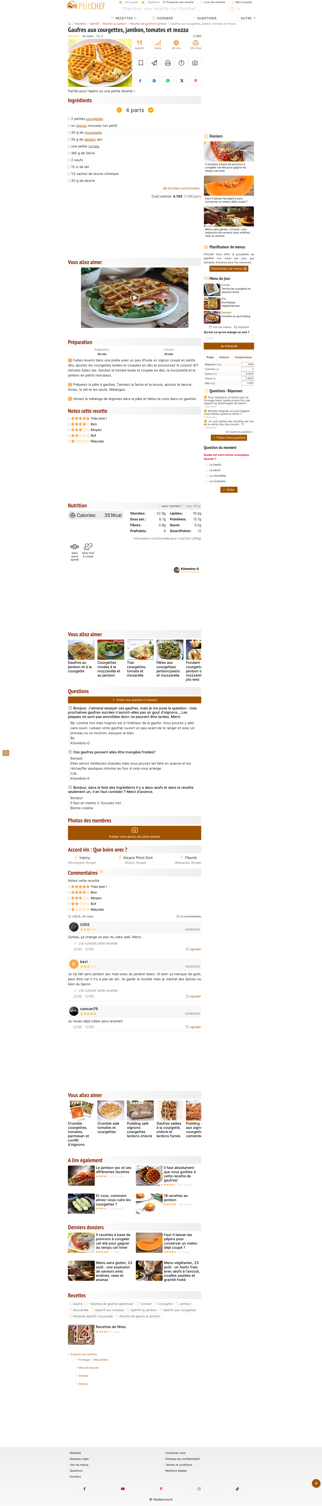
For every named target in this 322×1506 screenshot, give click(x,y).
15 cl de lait (80, 167)
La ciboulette (217, 475)
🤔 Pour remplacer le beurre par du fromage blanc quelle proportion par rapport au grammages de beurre (227, 400)
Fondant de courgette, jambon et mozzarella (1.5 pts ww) (198, 671)
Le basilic (215, 464)
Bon (93, 424)
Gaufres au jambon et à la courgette (80, 666)
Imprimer (243, 327)
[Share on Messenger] (154, 81)
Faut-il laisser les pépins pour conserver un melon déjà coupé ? (180, 1241)
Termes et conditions (179, 1464)
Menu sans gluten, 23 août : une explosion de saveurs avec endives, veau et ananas (114, 1271)
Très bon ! (98, 418)
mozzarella (93, 132)
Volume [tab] (224, 357)
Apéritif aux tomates (109, 1310)
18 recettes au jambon (176, 1198)
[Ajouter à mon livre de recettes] (141, 63)
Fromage (84, 1359)
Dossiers (164, 18)
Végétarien (153, 2)
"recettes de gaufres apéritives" (111, 1304)
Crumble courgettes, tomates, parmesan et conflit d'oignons (78, 1134)
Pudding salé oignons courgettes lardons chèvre (139, 1129)
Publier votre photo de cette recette (134, 836)
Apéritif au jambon (144, 1310)
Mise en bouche (89, 1367)
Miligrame (213, 364)
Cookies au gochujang (235, 316)
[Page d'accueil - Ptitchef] (69, 23)
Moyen (96, 430)
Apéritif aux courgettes (179, 1310)
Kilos (210, 383)
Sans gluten (131, 2)
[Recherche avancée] (238, 9)
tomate (93, 146)
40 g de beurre (83, 181)
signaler (195, 949)
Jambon (185, 1304)
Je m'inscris (228, 346)
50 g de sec (86, 139)
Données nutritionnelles (183, 188)
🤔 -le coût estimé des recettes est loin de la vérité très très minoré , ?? (229, 423)
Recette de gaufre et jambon (139, 1316)
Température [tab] (243, 357)
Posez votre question (231, 437)
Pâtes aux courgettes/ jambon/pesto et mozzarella (168, 668)
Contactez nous (176, 1453)
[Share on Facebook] (140, 81)
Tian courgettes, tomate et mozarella (136, 668)
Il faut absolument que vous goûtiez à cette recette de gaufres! (180, 1174)
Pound (210, 378)
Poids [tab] (210, 357)
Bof (93, 436)
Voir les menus (221, 327)
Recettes (124, 18)
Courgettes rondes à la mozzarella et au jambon (108, 668)
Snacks (83, 1383)
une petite (85, 146)
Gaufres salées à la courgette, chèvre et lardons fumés (168, 1129)
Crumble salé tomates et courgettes (108, 1127)
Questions (206, 18)
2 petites (87, 119)
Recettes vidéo (79, 1459)
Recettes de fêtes (111, 1327)
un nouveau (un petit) (94, 126)
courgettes (94, 119)
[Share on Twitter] (181, 81)
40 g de (86, 132)
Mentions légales (176, 1470)
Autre (246, 18)
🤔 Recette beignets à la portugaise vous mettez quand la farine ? (226, 412)
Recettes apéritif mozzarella (93, 1316)
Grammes (212, 369)
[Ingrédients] (6, 753)
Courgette (165, 1304)
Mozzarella (80, 1310)
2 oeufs (77, 160)
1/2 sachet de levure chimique (95, 174)
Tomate (146, 1304)
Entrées (83, 1375)
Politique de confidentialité (183, 1459)
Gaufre (78, 1304)
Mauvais (97, 441)
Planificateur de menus (227, 268)
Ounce (211, 373)
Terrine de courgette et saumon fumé (236, 290)
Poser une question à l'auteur (136, 700)
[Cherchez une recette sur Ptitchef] (232, 9)
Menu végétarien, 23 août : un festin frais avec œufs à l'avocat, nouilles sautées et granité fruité (182, 1271)
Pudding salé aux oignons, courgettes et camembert (197, 1129)
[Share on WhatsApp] (168, 81)
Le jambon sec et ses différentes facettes (113, 1170)
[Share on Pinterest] (195, 81)
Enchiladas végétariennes (230, 304)
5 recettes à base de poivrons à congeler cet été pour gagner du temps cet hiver (113, 1241)
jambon (90, 139)
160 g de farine (83, 153)
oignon (81, 126)
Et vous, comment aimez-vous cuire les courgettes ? (113, 1200)
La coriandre (217, 481)
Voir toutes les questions (238, 431)
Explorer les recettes (84, 1354)
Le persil (214, 470)
